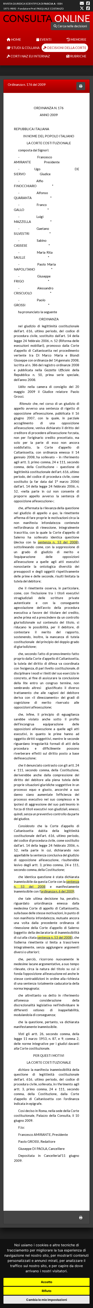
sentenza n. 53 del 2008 (57, 542)
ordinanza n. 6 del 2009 (57, 891)
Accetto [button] (46, 1282)
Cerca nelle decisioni (72, 26)
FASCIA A (50, 3)
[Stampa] (80, 86)
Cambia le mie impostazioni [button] (46, 1300)
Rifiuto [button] (46, 1291)
